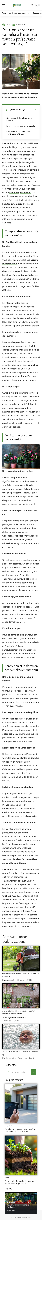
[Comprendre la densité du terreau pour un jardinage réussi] (21, 1155)
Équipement (8, 980)
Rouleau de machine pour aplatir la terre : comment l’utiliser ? (18, 1204)
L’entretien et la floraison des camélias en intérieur (18, 132)
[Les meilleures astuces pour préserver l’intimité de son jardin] (21, 996)
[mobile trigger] (4, 5)
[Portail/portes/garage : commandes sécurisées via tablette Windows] (21, 1103)
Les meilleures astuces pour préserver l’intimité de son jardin (18, 1012)
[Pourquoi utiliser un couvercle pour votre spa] (21, 1036)
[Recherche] (32, 5)
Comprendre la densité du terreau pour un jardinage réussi (19, 1182)
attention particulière (20, 192)
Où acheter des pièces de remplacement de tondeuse (20, 975)
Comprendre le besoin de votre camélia (19, 119)
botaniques (16, 204)
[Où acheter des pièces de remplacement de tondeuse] (21, 958)
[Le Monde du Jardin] (16, 5)
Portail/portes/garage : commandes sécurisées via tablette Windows (20, 1130)
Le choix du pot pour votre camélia (20, 126)
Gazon (7, 1177)
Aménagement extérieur (14, 1017)
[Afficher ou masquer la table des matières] (31, 109)
